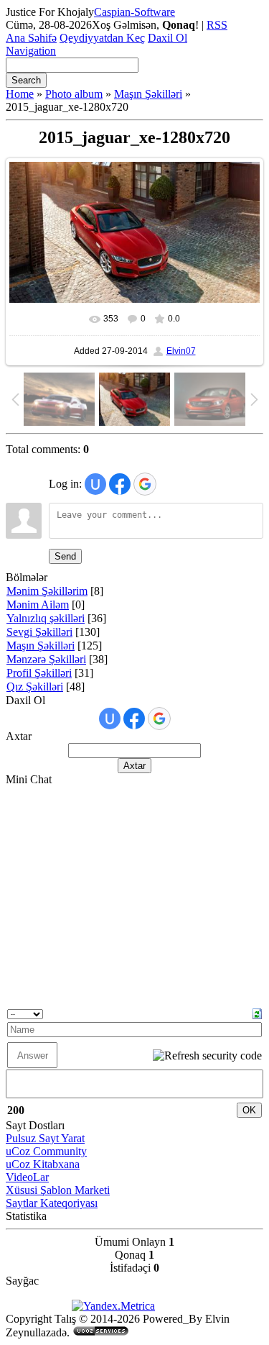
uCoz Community (46, 1151)
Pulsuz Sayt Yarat (45, 1138)
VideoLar (27, 1177)
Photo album (74, 94)
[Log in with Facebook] (120, 484)
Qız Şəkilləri (34, 686)
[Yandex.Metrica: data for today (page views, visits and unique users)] (113, 1306)
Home (20, 94)
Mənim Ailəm (37, 604)
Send (65, 556)
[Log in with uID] (95, 484)
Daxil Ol (167, 38)
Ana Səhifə (31, 38)
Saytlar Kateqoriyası (52, 1203)
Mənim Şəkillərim (47, 591)
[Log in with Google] (144, 484)
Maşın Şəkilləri (148, 94)
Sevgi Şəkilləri (39, 632)
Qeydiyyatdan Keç (102, 38)
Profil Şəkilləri (39, 673)
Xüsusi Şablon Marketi (58, 1190)
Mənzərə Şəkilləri (46, 659)
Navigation (31, 51)
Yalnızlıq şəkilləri (45, 618)
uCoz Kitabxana (43, 1164)
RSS (217, 25)
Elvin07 (181, 351)
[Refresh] (257, 1012)
